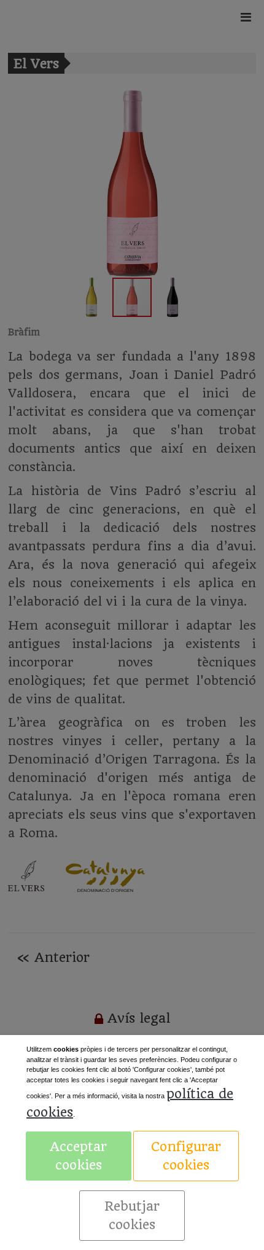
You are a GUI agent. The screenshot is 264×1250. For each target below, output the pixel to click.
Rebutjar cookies (132, 1215)
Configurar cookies (186, 1156)
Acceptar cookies (78, 1156)
